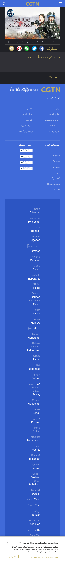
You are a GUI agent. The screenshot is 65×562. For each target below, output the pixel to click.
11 (8, 41)
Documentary (53, 183)
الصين (30, 108)
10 (12, 41)
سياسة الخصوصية (52, 557)
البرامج (29, 119)
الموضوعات (55, 131)
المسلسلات (55, 125)
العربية (57, 172)
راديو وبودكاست (25, 131)
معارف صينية (27, 125)
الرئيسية (56, 108)
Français (56, 166)
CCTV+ (56, 189)
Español (56, 161)
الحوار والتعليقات (52, 119)
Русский (56, 178)
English (56, 155)
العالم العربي (54, 114)
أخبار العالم (27, 114)
